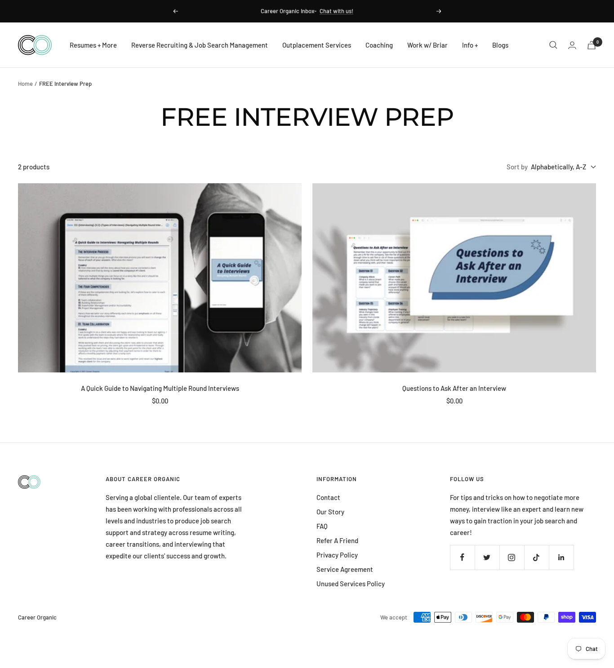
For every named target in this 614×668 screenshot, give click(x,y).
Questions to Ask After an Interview (454, 388)
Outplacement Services (316, 45)
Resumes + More (93, 45)
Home (25, 83)
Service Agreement (344, 569)
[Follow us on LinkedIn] (561, 557)
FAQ (322, 526)
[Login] (572, 45)
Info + (470, 45)
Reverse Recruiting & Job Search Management (199, 45)
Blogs (500, 45)
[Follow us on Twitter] (487, 557)
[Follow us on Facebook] (462, 557)
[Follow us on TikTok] (536, 557)
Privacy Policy (337, 555)
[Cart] (591, 45)
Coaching (379, 45)
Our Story (330, 512)
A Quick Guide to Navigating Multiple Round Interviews (160, 388)
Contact (328, 497)
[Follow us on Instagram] (511, 557)
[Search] (553, 45)
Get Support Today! (340, 11)
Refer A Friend (337, 540)
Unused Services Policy (350, 584)
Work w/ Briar (427, 45)
